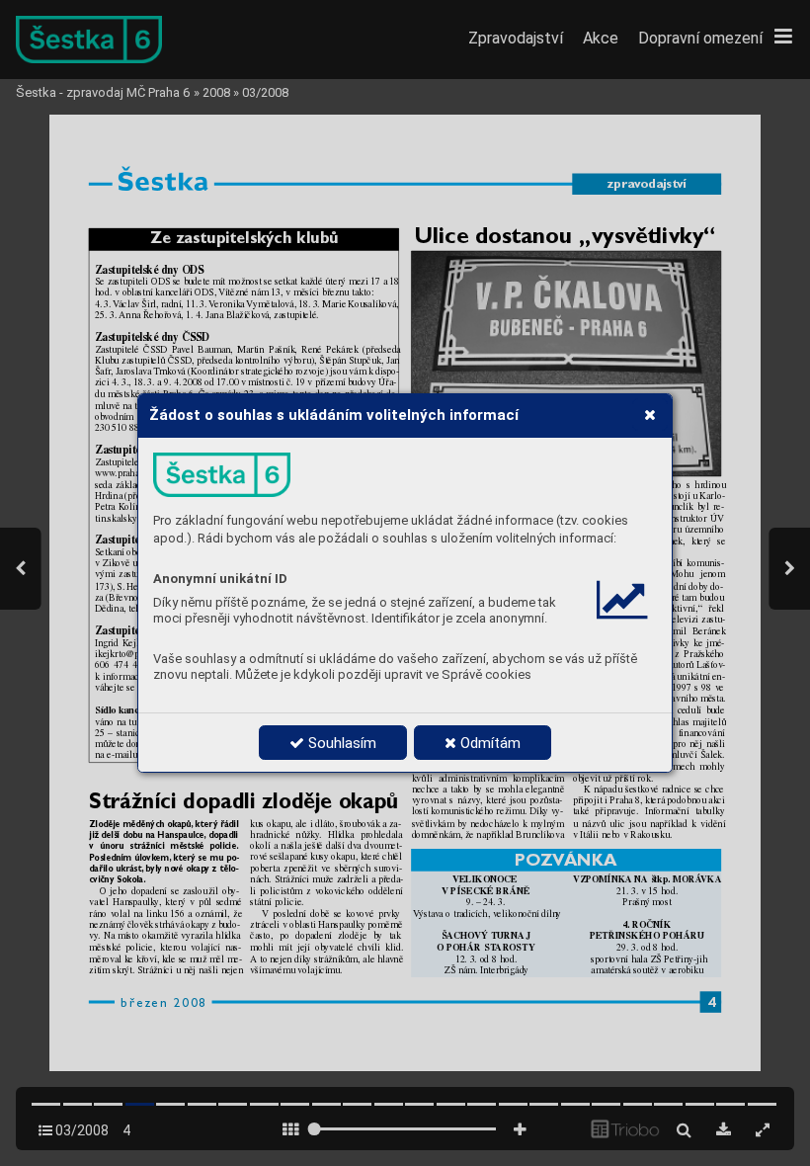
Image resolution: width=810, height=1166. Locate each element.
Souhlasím (340, 743)
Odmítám (488, 743)
